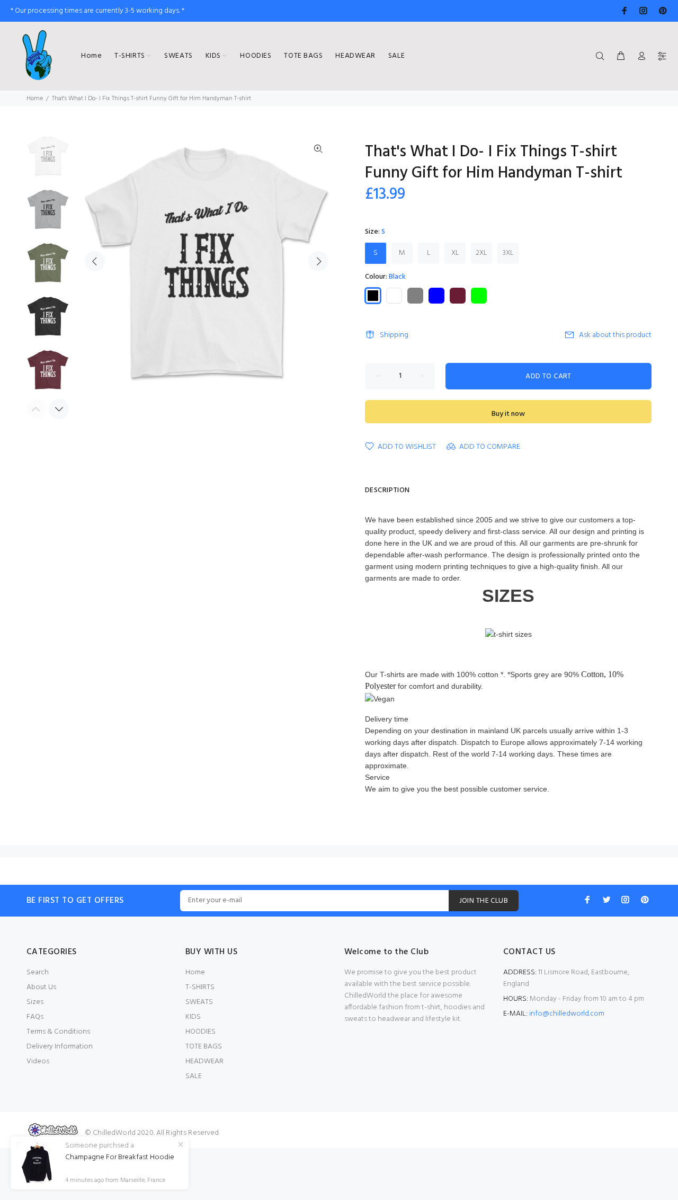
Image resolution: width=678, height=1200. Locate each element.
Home (34, 98)
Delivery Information (59, 1047)
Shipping (394, 335)
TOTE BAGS (203, 1047)
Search (37, 972)
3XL (508, 253)
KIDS (193, 1017)
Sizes (34, 1002)
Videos (37, 1061)
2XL (481, 253)
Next (318, 261)
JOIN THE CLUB (483, 901)
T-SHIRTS (200, 987)
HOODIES (200, 1032)
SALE (193, 1076)
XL (455, 253)
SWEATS (199, 1002)
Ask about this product (615, 335)
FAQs (34, 1017)
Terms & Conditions (58, 1032)
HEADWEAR (204, 1061)
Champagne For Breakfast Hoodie (119, 1157)
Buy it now (508, 414)
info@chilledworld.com (566, 1014)
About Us (41, 987)
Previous (95, 261)
